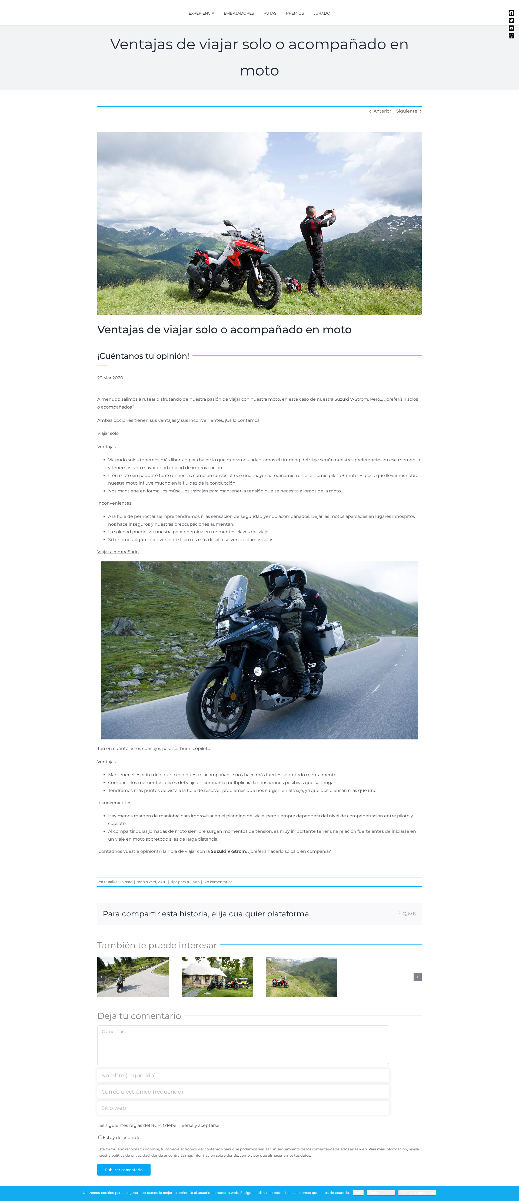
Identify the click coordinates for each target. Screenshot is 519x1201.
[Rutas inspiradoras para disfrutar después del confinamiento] (133, 977)
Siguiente (406, 111)
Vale (358, 1193)
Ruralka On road (118, 882)
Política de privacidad (417, 1193)
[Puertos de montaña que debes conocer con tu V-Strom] (301, 977)
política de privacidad (130, 1155)
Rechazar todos (381, 1193)
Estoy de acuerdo (122, 1137)
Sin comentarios (218, 882)
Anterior (382, 111)
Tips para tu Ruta (185, 882)
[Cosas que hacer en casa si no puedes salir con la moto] (217, 977)
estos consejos (145, 748)
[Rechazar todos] (512, 1193)
